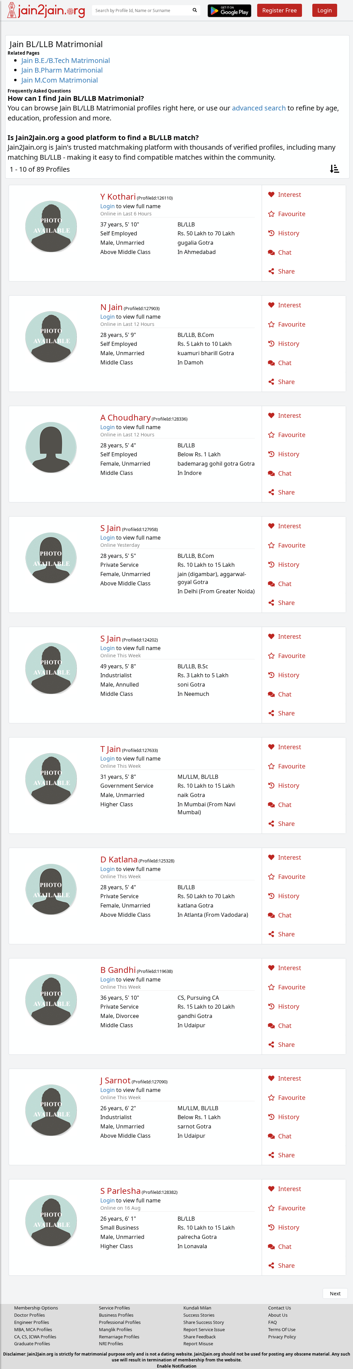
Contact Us (279, 1308)
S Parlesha (120, 1190)
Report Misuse (198, 1343)
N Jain (111, 306)
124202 (149, 640)
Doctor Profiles (29, 1315)
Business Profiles (116, 1315)
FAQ (272, 1322)
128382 (169, 1192)
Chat (284, 252)
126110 (164, 198)
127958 (149, 529)
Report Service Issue (204, 1329)
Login (324, 10)
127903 (151, 308)
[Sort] (334, 169)
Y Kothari (118, 196)
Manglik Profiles (115, 1329)
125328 (166, 861)
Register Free (279, 10)
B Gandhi (118, 969)
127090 (159, 1082)
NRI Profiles (111, 1343)
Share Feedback (199, 1337)
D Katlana (119, 859)
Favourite (290, 214)
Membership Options (36, 1308)
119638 (164, 971)
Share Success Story (203, 1322)
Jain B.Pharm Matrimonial (62, 70)
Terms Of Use (281, 1329)
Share (285, 271)
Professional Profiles (120, 1322)
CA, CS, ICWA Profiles (35, 1337)
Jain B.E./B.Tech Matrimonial (65, 60)
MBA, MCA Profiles (33, 1329)
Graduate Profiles (32, 1343)
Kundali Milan (197, 1308)
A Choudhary (125, 417)
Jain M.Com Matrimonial (59, 80)
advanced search (259, 108)
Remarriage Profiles (119, 1337)
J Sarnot (115, 1080)
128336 (179, 419)
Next (335, 1293)
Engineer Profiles (31, 1322)
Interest (288, 194)
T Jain (110, 748)
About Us (278, 1315)
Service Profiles (114, 1308)
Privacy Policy (282, 1337)
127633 (149, 750)
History (287, 233)
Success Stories (198, 1315)
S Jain (110, 527)
